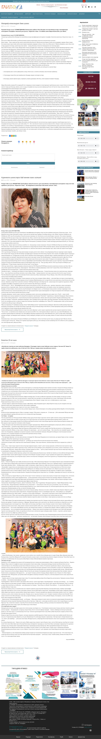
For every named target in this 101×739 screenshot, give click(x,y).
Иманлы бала (61, 13)
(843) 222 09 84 (88, 727)
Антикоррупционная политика (16, 726)
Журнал (18, 737)
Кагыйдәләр (51, 737)
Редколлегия (39, 737)
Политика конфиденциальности (16, 730)
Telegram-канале (29, 325)
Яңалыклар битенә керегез (11, 329)
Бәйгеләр (28, 13)
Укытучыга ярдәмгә (7, 13)
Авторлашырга (14, 167)
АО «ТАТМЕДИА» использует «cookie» (18, 727)
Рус (87, 1)
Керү (86, 5)
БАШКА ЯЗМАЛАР (88, 72)
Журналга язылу (72, 13)
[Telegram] (95, 7)
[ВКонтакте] (10, 136)
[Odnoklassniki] (91, 7)
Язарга (28, 163)
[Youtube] (88, 7)
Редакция (28, 737)
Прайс (61, 737)
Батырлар (82, 13)
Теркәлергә (41, 167)
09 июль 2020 (6, 26)
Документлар (81, 737)
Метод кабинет (18, 13)
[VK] (82, 7)
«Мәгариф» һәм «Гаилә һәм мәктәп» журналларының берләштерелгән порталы (31, 1)
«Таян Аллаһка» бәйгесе (27, 17)
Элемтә (71, 737)
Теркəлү (82, 5)
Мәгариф (13, 26)
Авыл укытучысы (38, 13)
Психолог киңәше (50, 13)
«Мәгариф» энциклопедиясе (9, 17)
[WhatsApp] (14, 136)
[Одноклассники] (12, 136)
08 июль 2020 (6, 180)
